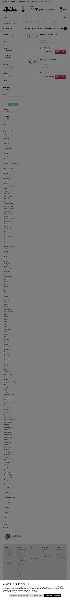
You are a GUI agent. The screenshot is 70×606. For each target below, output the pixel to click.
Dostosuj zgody (37, 595)
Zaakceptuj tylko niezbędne (19, 595)
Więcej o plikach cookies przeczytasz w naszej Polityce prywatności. (20, 592)
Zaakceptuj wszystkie (52, 595)
